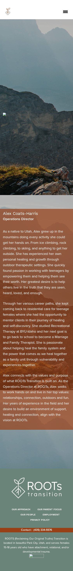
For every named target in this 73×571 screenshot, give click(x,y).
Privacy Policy (40, 520)
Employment (51, 514)
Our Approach (21, 509)
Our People (28, 514)
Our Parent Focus (49, 509)
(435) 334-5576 (42, 530)
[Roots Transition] (8, 11)
